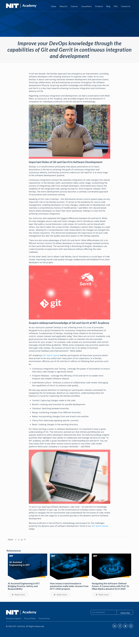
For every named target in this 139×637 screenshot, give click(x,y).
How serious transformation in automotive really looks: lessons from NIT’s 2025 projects (69, 586)
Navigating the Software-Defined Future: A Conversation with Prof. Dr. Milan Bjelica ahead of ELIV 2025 (110, 586)
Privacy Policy (30, 618)
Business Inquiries (13, 618)
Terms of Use (44, 618)
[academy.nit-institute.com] (21, 5)
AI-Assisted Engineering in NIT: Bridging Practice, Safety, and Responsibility (24, 586)
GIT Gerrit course (51, 355)
